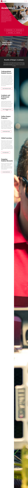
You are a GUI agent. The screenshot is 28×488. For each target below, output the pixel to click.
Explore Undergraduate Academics (7, 88)
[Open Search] (25, 1)
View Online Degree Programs (6, 131)
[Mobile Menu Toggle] (26, 1)
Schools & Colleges (10, 32)
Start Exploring (21, 46)
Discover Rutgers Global (6, 152)
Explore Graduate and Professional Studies (7, 109)
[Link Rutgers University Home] (12, 1)
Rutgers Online (18, 32)
